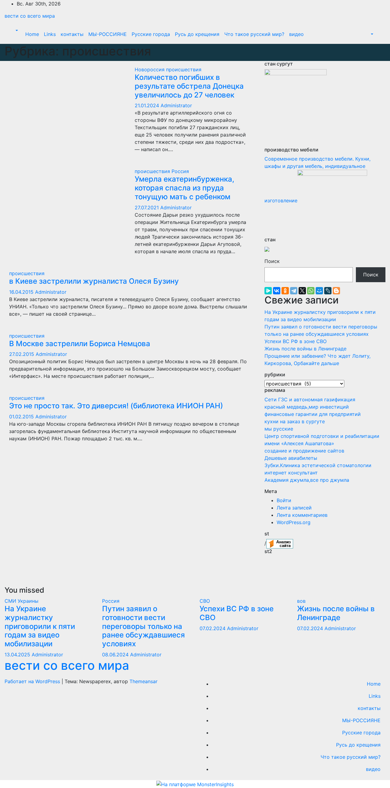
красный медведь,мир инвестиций (306, 407)
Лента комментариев (302, 515)
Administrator (176, 105)
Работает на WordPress (33, 681)
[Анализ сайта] (279, 543)
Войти (284, 500)
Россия (180, 171)
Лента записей (294, 508)
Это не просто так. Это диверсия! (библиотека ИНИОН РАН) (116, 405)
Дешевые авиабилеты (290, 458)
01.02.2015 (22, 417)
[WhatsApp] (310, 290)
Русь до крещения (197, 34)
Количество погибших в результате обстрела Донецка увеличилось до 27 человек (189, 86)
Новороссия (150, 69)
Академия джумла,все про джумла (306, 480)
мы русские (278, 429)
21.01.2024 (148, 105)
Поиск (272, 261)
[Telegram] (293, 290)
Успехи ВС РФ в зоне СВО (295, 341)
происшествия (183, 69)
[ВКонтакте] (276, 290)
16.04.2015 (22, 292)
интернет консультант (291, 473)
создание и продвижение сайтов (304, 451)
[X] (302, 290)
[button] (16, 30)
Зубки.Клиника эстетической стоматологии (317, 465)
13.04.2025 (18, 654)
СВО (205, 601)
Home (32, 34)
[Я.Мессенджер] (268, 290)
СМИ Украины (21, 601)
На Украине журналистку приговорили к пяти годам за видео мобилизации (40, 626)
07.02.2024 (213, 628)
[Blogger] (336, 290)
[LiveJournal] (328, 290)
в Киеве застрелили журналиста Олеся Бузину (94, 281)
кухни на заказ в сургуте (294, 421)
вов (301, 601)
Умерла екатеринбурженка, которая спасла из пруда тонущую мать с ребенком (184, 188)
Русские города (151, 34)
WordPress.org (293, 522)
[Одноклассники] (285, 290)
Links (50, 34)
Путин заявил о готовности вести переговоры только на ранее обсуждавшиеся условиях (143, 626)
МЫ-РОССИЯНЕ (107, 34)
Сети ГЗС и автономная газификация (309, 399)
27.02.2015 (22, 354)
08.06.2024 (116, 654)
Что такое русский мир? (254, 34)
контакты (72, 34)
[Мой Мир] (319, 290)
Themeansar (143, 681)
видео (296, 34)
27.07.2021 (147, 207)
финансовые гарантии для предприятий (312, 414)
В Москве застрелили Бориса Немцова (79, 343)
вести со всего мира (30, 16)
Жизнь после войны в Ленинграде (305, 349)
